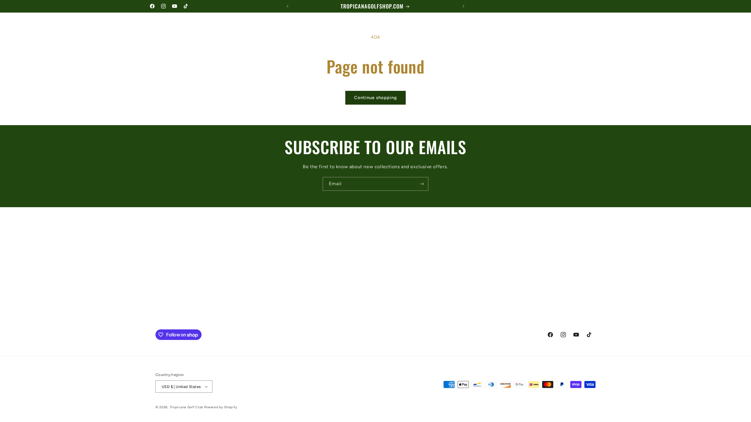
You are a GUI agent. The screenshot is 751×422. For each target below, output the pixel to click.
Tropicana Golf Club (186, 407)
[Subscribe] (421, 184)
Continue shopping (375, 97)
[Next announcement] (463, 6)
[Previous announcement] (287, 6)
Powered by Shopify (220, 407)
